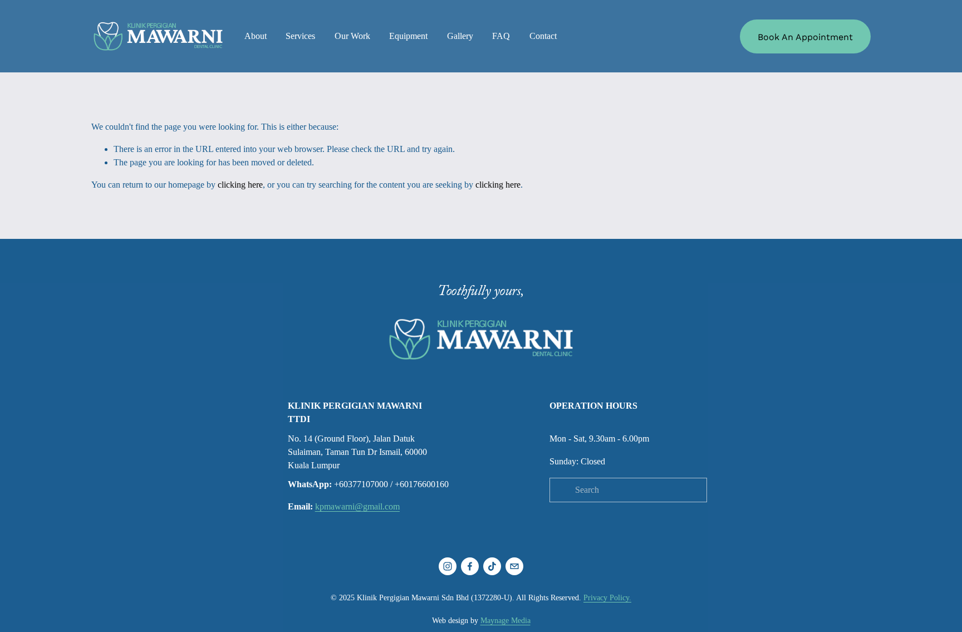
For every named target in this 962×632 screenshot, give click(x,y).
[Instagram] (448, 566)
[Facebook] (470, 566)
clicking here (240, 184)
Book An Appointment (805, 36)
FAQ (501, 36)
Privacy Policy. (607, 598)
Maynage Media (505, 620)
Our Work (352, 36)
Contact (543, 36)
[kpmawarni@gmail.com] (514, 566)
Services (300, 36)
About (255, 36)
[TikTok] (492, 566)
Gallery (460, 36)
